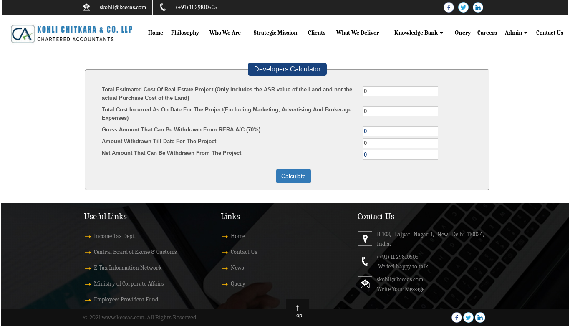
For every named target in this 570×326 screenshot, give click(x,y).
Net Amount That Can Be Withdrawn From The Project (171, 153)
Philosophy (185, 32)
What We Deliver (357, 32)
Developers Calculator (287, 69)
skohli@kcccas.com (123, 7)
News (237, 267)
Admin (514, 32)
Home (155, 32)
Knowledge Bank (416, 32)
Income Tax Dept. (115, 236)
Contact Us (549, 32)
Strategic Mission (275, 32)
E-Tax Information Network (127, 267)
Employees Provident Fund (126, 299)
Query (463, 32)
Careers (487, 32)
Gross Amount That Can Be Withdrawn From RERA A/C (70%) (181, 129)
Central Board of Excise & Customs (135, 251)
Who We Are (225, 32)
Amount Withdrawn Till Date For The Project (159, 141)
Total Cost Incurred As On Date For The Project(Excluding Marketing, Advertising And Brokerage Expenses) (226, 113)
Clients (316, 32)
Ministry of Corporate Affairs (129, 283)
